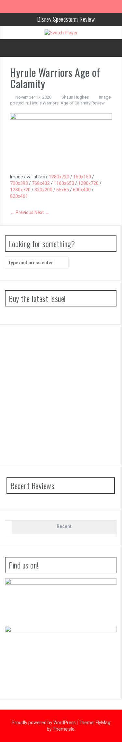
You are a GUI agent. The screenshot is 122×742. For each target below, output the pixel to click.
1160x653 (64, 183)
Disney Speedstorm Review (66, 19)
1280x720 (59, 176)
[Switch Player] (61, 32)
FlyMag (103, 722)
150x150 (82, 176)
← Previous (22, 212)
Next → (41, 212)
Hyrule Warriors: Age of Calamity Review (67, 103)
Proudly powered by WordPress (44, 722)
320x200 (43, 189)
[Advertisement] (61, 395)
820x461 (19, 196)
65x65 (62, 189)
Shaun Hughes (75, 97)
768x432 (41, 183)
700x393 (19, 183)
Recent (64, 526)
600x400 (82, 189)
